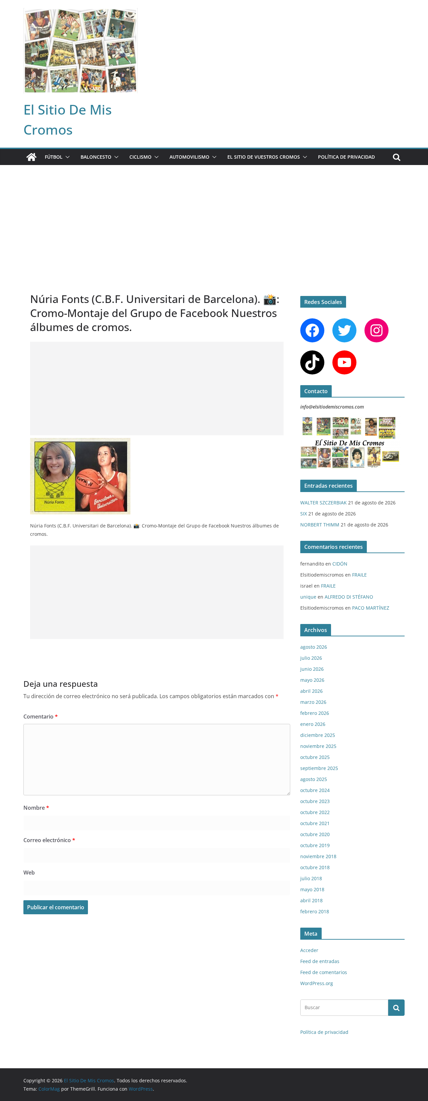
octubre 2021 (315, 823)
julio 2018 (311, 878)
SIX (303, 513)
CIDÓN (339, 564)
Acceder (309, 950)
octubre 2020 (315, 834)
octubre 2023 (315, 801)
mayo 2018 (312, 889)
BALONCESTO (96, 157)
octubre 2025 (315, 757)
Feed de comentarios (323, 972)
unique (308, 597)
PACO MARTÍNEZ (370, 608)
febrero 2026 (314, 713)
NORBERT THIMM (319, 524)
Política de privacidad (346, 157)
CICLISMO (140, 157)
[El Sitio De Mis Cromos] (31, 157)
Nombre (36, 807)
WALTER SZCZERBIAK (323, 502)
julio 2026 (311, 658)
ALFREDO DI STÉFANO (349, 597)
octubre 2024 (315, 790)
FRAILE (359, 575)
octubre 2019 (315, 845)
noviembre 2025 (318, 746)
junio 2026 (312, 669)
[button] (66, 157)
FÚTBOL (54, 157)
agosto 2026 (313, 647)
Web (29, 872)
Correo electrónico (49, 840)
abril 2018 (311, 900)
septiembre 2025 (319, 768)
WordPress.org (316, 983)
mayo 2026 (312, 680)
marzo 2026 (313, 702)
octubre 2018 (315, 867)
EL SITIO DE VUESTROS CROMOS (263, 157)
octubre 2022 (315, 812)
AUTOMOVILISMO (189, 157)
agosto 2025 (313, 779)
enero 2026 (312, 724)
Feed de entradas (319, 961)
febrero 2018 (314, 911)
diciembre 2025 (317, 735)
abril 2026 (311, 691)
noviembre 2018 (318, 856)
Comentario (40, 716)
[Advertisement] (214, 215)
